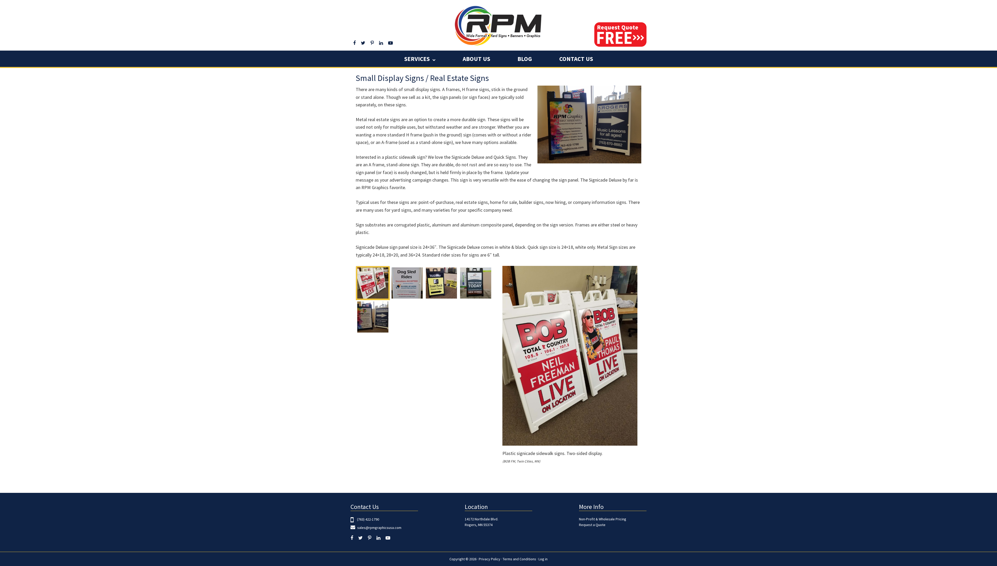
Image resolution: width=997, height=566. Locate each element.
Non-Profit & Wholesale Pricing (602, 519)
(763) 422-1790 (368, 519)
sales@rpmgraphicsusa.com (378, 527)
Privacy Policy (489, 559)
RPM (498, 25)
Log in (543, 559)
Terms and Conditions (519, 559)
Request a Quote (592, 524)
